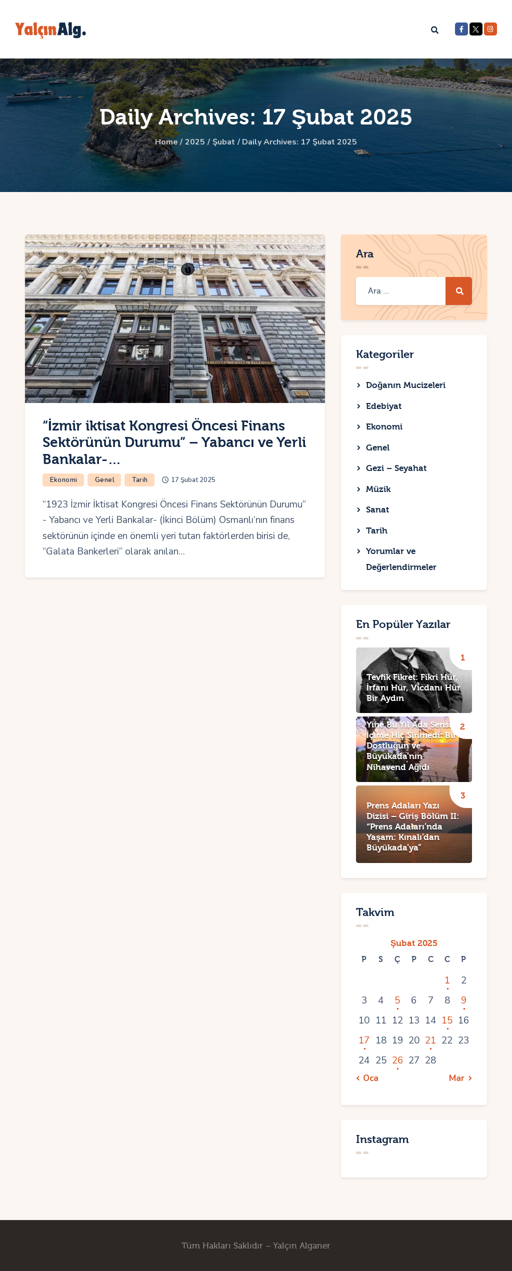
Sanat (377, 509)
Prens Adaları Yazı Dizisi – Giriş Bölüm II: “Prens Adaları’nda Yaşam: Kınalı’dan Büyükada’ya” (412, 826)
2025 (195, 142)
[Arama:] (414, 290)
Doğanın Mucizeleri (406, 385)
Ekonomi (64, 480)
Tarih (140, 480)
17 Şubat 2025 (193, 480)
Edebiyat (384, 406)
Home (166, 142)
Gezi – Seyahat (396, 468)
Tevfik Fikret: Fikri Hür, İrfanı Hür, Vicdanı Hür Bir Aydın (413, 687)
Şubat (223, 142)
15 (447, 1020)
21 (430, 1040)
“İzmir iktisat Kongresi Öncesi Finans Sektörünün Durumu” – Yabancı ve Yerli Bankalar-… (174, 442)
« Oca (367, 1078)
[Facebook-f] (461, 29)
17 (364, 1040)
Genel (105, 480)
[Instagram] (490, 29)
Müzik (378, 489)
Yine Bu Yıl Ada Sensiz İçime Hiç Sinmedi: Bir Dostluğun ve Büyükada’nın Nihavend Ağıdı (411, 746)
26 (397, 1060)
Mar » (460, 1078)
